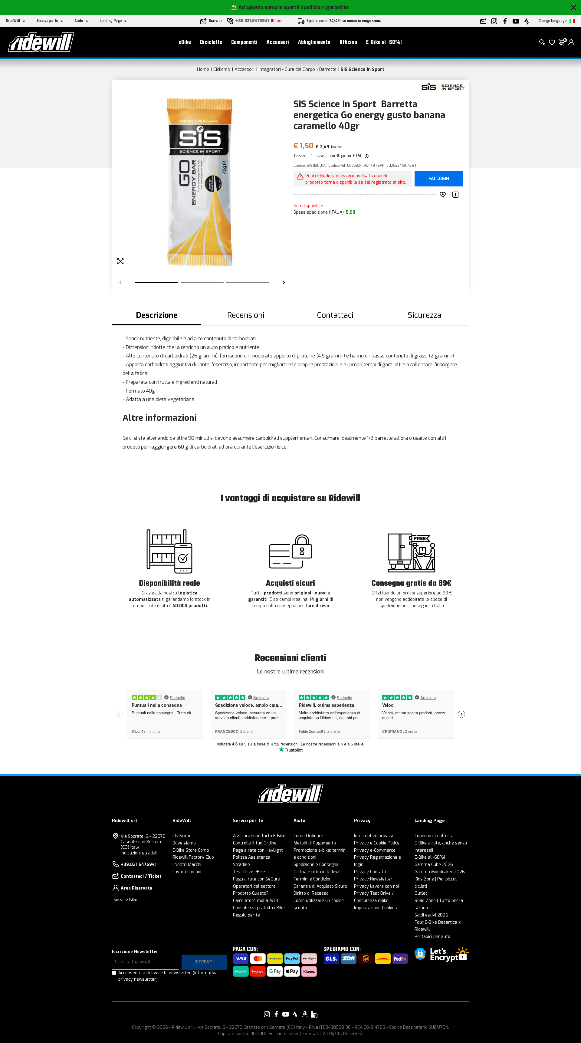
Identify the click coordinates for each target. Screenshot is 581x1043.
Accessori (278, 42)
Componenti (244, 42)
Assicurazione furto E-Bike (259, 836)
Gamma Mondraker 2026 (440, 872)
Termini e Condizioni (313, 879)
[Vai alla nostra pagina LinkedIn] (314, 1014)
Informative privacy (373, 836)
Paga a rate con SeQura (256, 879)
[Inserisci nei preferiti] (444, 194)
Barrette (327, 69)
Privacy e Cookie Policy (376, 843)
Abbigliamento (314, 42)
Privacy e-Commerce (375, 850)
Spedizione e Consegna (316, 864)
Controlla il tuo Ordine (255, 843)
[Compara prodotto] (456, 194)
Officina (348, 42)
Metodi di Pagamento (315, 843)
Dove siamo (184, 843)
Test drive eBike (249, 872)
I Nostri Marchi (186, 864)
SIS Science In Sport (362, 69)
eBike (185, 42)
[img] (366, 155)
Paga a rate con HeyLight (258, 850)
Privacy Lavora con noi (376, 886)
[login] (571, 42)
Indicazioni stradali (139, 853)
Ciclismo (221, 69)
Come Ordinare (308, 836)
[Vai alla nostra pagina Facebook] (276, 1014)
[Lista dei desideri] (552, 42)
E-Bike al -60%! (384, 42)
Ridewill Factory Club (193, 857)
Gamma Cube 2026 (434, 864)
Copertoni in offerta (434, 836)
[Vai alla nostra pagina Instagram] (267, 1014)
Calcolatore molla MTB (255, 900)
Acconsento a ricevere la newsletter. (168, 976)
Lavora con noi (186, 872)
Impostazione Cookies (375, 908)
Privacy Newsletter (373, 879)
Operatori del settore (254, 886)
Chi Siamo (182, 836)
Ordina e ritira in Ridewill (318, 872)
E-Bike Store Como (190, 850)
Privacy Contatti (370, 872)
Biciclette (211, 42)
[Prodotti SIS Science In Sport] (442, 87)
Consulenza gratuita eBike (259, 908)
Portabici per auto (432, 936)
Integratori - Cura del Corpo (287, 69)
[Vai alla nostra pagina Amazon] (304, 1014)
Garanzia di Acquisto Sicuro (320, 886)
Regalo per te (246, 915)
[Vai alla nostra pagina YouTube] (285, 1014)
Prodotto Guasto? (250, 893)
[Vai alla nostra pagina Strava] (295, 1014)
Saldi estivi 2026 (431, 915)
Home (203, 69)
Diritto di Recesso (311, 893)
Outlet (421, 893)
